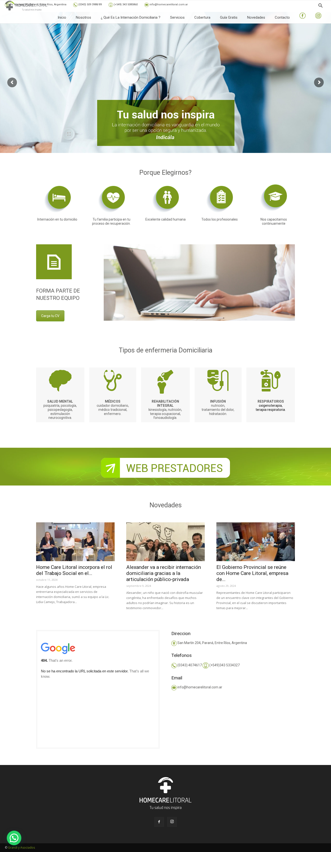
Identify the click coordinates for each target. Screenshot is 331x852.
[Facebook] (159, 822)
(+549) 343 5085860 (125, 4)
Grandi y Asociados (21, 847)
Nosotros (83, 17)
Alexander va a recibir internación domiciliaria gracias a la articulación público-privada (163, 573)
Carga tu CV (50, 316)
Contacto (282, 17)
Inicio (62, 17)
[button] (320, 6)
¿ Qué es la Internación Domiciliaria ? (130, 17)
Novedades (256, 17)
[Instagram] (172, 822)
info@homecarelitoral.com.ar (168, 4)
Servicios (177, 17)
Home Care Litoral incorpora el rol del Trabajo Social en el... (74, 570)
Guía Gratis (228, 17)
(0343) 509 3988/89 (90, 4)
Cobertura (202, 17)
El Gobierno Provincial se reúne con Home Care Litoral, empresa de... (252, 573)
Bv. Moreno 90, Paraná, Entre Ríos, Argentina (37, 4)
